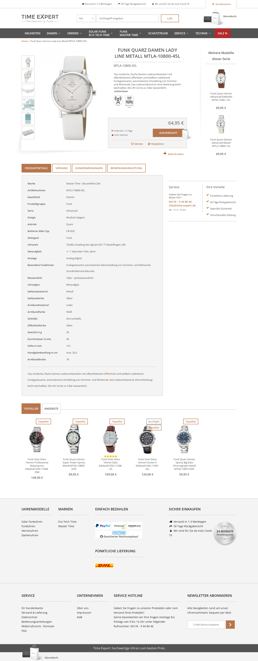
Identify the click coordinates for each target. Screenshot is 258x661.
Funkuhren (28, 526)
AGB (79, 617)
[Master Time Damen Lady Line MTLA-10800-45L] (28, 62)
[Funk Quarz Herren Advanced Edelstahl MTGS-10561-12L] (221, 78)
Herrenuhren (30, 530)
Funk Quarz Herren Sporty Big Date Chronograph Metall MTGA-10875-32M (184, 464)
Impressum (84, 612)
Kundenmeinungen (89, 168)
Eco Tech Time (67, 521)
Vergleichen (157, 144)
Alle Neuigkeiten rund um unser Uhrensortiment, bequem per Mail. (209, 610)
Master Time (66, 526)
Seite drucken (176, 154)
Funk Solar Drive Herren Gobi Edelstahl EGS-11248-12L (110, 464)
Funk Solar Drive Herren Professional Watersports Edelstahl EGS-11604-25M (37, 466)
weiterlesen (121, 91)
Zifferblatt (110, 373)
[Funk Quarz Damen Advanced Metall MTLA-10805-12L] (221, 124)
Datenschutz (29, 617)
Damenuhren (30, 535)
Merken (138, 144)
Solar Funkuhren (32, 521)
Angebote (51, 408)
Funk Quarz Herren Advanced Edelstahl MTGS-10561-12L (221, 97)
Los (169, 18)
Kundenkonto (223, 4)
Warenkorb (229, 16)
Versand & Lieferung (34, 612)
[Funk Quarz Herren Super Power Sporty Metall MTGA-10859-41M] (74, 439)
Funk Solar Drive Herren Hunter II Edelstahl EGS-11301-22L (147, 464)
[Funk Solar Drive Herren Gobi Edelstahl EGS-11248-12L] (110, 439)
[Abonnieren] (230, 624)
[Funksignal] (28, 118)
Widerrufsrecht (31, 626)
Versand (62, 168)
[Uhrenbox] (28, 132)
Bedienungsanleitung (126, 168)
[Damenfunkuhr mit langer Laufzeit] (28, 104)
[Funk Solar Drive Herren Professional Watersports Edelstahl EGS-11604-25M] (37, 439)
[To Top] (248, 647)
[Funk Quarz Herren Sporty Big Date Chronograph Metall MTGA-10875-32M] (184, 439)
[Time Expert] (40, 18)
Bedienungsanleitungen (37, 621)
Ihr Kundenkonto (32, 608)
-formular (48, 626)
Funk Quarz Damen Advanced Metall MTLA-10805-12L (221, 143)
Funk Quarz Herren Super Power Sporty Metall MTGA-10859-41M (74, 464)
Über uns (83, 608)
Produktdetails (36, 168)
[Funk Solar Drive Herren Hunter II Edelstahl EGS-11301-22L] (147, 439)
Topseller (31, 408)
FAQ (24, 630)
